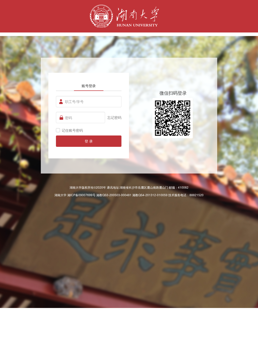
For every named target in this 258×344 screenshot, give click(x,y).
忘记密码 (114, 117)
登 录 (89, 141)
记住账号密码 (72, 130)
